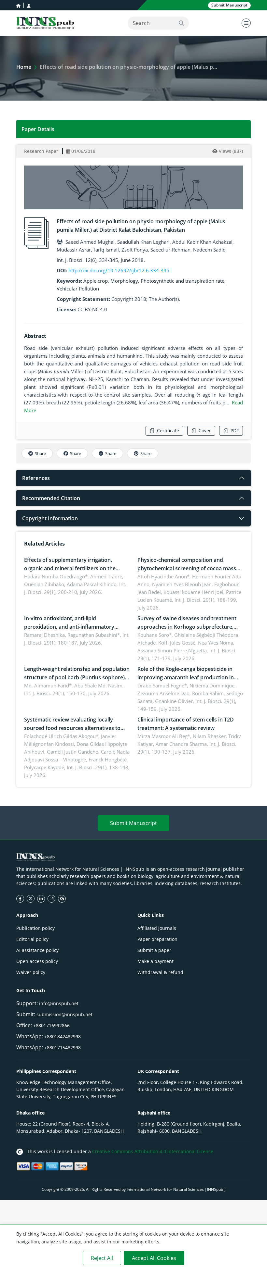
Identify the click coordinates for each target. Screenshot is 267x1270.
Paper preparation (157, 939)
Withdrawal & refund (160, 972)
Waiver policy (30, 972)
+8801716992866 (51, 1025)
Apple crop (95, 280)
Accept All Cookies (154, 1258)
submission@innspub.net (64, 1014)
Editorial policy (32, 939)
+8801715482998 (62, 1047)
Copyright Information (50, 518)
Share (40, 453)
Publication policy (35, 928)
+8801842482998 (62, 1036)
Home (23, 66)
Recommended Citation (51, 498)
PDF (235, 430)
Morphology (124, 280)
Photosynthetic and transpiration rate (182, 280)
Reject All (102, 1258)
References (36, 478)
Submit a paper (154, 950)
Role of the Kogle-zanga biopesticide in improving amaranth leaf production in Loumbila (185, 677)
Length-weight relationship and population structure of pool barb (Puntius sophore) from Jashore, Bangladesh (77, 677)
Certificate (168, 430)
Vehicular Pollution (78, 288)
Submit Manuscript (133, 823)
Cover (205, 430)
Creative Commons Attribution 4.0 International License (152, 1151)
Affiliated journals (156, 928)
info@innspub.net (58, 1003)
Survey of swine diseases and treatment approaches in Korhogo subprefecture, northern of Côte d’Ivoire (186, 627)
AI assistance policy (37, 950)
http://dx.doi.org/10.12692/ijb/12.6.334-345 (118, 270)
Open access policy (37, 961)
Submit (229, 5)
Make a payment (155, 961)
